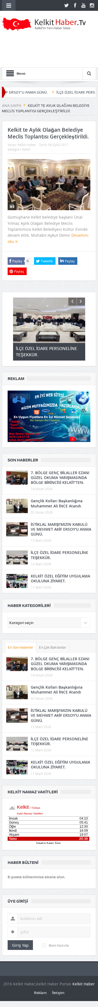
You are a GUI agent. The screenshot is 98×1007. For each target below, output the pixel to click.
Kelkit (26, 149)
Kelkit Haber (27, 145)
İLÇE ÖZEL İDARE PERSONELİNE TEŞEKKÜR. (59, 555)
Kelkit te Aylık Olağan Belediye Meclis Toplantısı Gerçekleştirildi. (48, 133)
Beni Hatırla (59, 945)
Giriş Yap (20, 945)
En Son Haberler (20, 647)
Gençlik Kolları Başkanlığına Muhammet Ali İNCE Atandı (56, 503)
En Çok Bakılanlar (52, 647)
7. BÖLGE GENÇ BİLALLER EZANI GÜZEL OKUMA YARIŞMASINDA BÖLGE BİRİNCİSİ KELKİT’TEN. (60, 477)
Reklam (40, 993)
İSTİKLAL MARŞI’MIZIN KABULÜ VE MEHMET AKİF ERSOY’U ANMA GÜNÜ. (61, 529)
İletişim (58, 993)
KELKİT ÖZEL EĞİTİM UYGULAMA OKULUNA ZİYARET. (60, 578)
